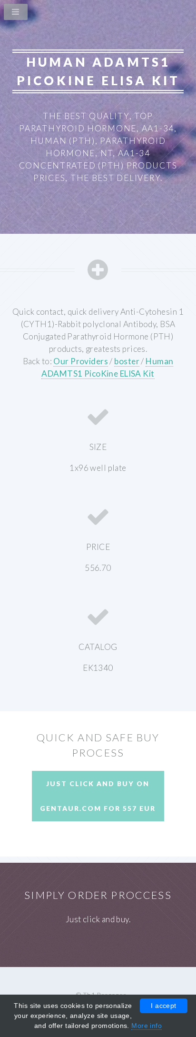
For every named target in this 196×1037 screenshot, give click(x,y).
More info (146, 1025)
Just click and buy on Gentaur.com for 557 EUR (98, 795)
